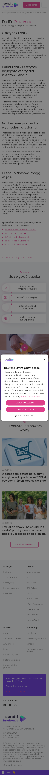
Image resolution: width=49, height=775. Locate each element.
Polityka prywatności (30, 396)
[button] (24, 415)
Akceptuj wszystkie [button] (25, 403)
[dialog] (24, 387)
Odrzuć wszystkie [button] (25, 409)
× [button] (44, 359)
